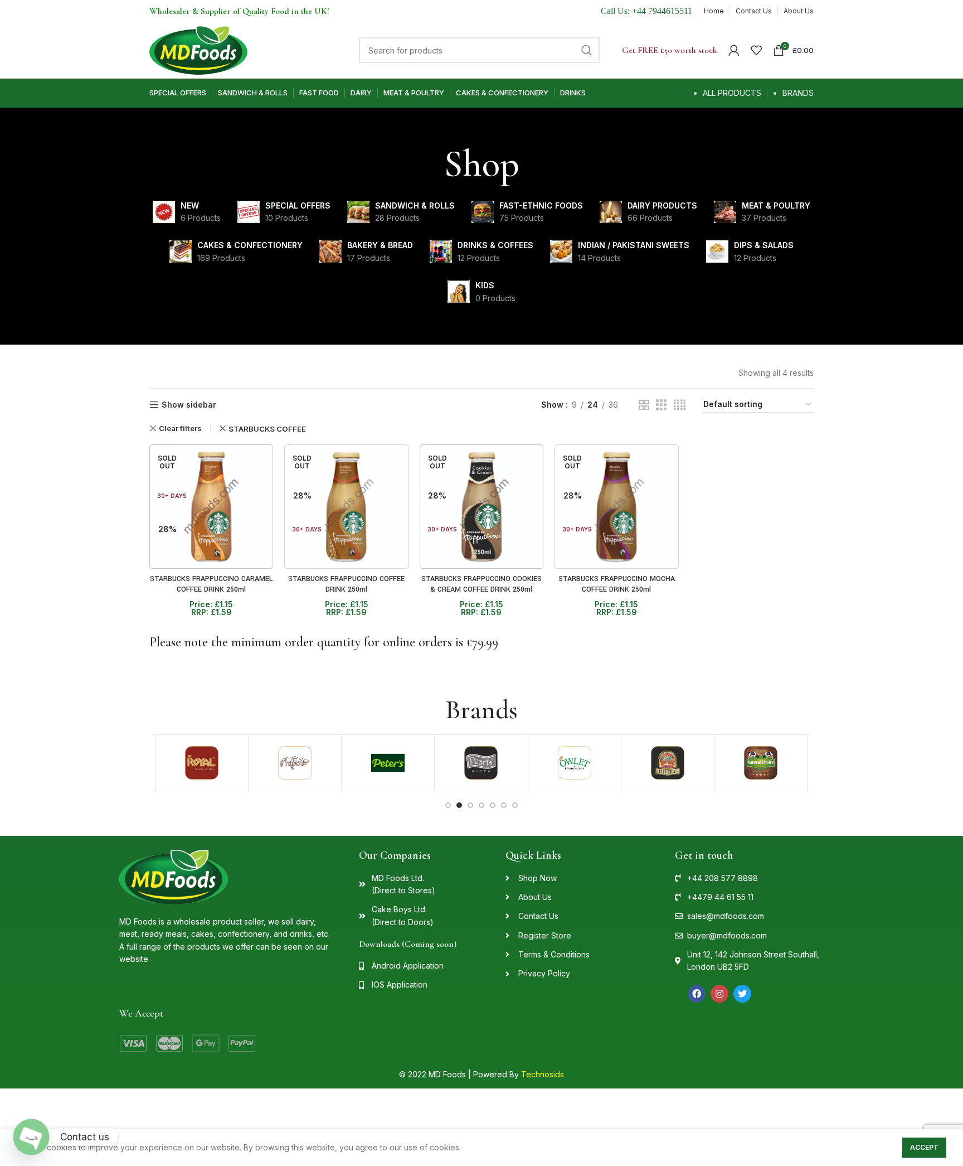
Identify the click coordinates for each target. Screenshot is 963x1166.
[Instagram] (719, 994)
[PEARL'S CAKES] (481, 763)
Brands (481, 710)
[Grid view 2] (644, 405)
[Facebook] (697, 994)
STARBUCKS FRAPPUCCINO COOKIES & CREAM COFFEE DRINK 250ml (481, 584)
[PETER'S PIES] (388, 763)
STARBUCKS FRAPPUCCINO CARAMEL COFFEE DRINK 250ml (211, 584)
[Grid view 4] (679, 405)
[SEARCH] (587, 50)
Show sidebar (189, 404)
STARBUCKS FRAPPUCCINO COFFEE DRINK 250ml (346, 584)
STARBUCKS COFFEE (267, 428)
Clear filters (180, 428)
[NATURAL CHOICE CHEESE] (760, 763)
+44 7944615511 (662, 11)
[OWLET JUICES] (574, 763)
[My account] (734, 50)
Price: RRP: (211, 608)
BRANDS (798, 93)
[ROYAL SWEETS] (201, 763)
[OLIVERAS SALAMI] (667, 763)
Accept (924, 1147)
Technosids (542, 1074)
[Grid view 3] (661, 405)
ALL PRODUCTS (732, 93)
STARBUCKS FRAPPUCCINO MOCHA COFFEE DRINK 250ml (616, 584)
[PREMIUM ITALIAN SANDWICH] (295, 763)
